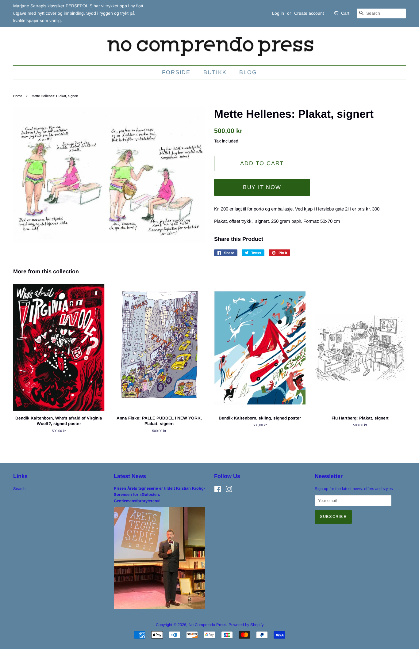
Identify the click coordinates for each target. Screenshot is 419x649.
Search (19, 488)
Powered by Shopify (246, 624)
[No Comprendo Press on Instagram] (228, 490)
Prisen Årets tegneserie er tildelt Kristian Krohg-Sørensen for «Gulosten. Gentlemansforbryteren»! (159, 494)
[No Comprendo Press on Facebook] (217, 490)
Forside (176, 72)
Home (17, 96)
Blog (248, 72)
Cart (345, 13)
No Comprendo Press (207, 624)
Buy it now (262, 187)
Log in (278, 13)
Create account (309, 13)
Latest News (130, 476)
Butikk (215, 72)
